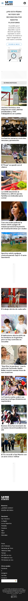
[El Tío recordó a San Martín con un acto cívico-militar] (14, 443)
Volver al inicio (14, 44)
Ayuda (20, 593)
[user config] (24, 3)
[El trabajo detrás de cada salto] (14, 297)
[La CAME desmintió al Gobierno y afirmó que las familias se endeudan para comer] (14, 180)
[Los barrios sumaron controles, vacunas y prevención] (14, 127)
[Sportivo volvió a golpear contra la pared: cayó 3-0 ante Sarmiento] (14, 242)
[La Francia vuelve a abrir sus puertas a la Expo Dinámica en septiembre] (14, 385)
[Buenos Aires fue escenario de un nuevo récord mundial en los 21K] (14, 414)
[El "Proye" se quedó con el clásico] (14, 153)
